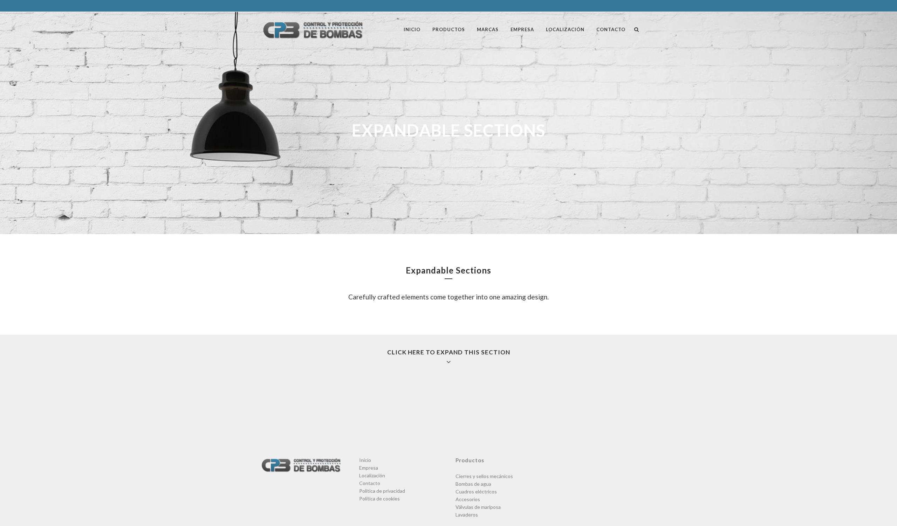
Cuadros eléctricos (476, 491)
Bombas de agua (473, 484)
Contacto (369, 483)
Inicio (365, 460)
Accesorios (468, 499)
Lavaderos (467, 515)
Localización (372, 475)
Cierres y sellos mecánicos (484, 476)
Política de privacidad (382, 491)
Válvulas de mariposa (478, 507)
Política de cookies (379, 498)
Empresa (368, 468)
